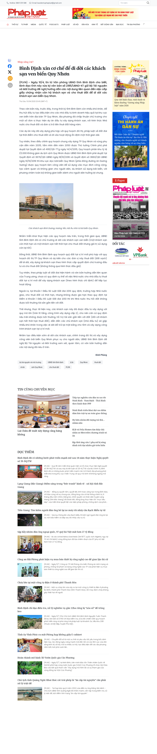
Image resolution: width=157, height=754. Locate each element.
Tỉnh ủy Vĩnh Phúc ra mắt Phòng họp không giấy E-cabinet (50, 634)
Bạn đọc (120, 24)
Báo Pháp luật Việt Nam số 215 (129, 233)
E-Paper (120, 180)
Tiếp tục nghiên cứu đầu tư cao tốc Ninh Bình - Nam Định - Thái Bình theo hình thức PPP (89, 400)
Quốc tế (42, 24)
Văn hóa (85, 24)
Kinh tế (95, 24)
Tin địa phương (133, 24)
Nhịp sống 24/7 (25, 61)
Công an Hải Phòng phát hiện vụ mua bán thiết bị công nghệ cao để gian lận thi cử (63, 559)
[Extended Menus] (144, 24)
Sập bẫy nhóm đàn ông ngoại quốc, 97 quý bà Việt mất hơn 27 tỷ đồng (55, 531)
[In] (10, 85)
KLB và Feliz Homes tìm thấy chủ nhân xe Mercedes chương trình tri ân (89, 432)
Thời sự (15, 24)
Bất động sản (107, 24)
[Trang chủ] (8, 24)
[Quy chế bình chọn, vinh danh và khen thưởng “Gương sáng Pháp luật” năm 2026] (130, 86)
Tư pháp (24, 24)
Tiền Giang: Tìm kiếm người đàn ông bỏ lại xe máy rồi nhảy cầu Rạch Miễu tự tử (61, 510)
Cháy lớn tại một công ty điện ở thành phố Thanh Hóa (47, 582)
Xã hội (75, 24)
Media (33, 24)
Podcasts (54, 24)
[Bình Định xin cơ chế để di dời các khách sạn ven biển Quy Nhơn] (27, 13)
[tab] (130, 259)
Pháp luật (65, 24)
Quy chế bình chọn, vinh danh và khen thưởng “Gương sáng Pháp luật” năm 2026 (129, 102)
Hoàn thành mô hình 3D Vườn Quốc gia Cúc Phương (46, 657)
